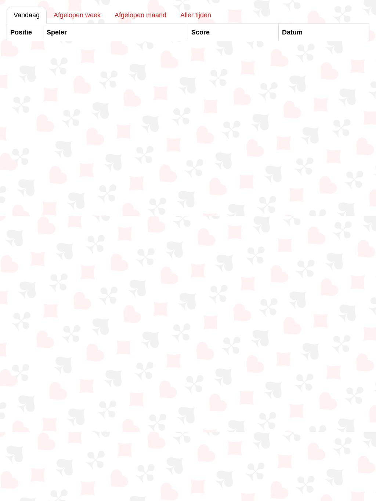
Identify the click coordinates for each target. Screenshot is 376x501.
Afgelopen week (77, 15)
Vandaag (27, 15)
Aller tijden (195, 15)
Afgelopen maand (140, 15)
